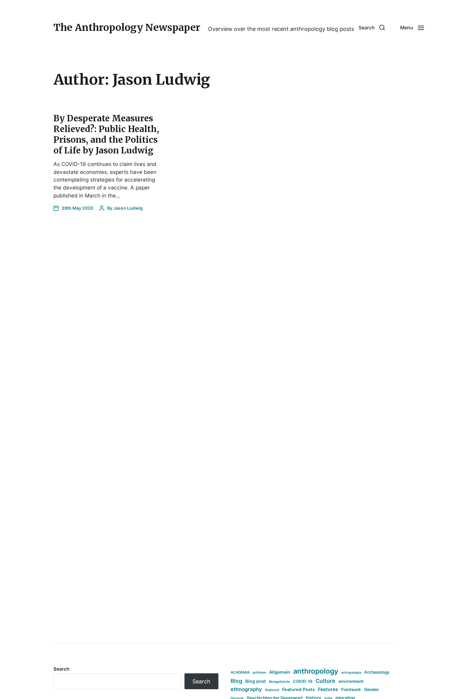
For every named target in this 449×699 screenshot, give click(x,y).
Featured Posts (298, 689)
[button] (371, 27)
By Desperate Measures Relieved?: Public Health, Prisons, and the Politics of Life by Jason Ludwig (106, 134)
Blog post (255, 681)
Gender (371, 689)
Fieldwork (351, 689)
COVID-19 (302, 681)
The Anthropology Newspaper (126, 27)
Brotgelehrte (279, 681)
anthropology (315, 671)
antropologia (351, 673)
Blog (236, 681)
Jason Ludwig (128, 208)
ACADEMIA (240, 672)
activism (259, 672)
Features (328, 689)
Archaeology (376, 672)
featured (272, 690)
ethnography (246, 689)
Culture (325, 681)
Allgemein (279, 672)
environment (350, 681)
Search (61, 669)
